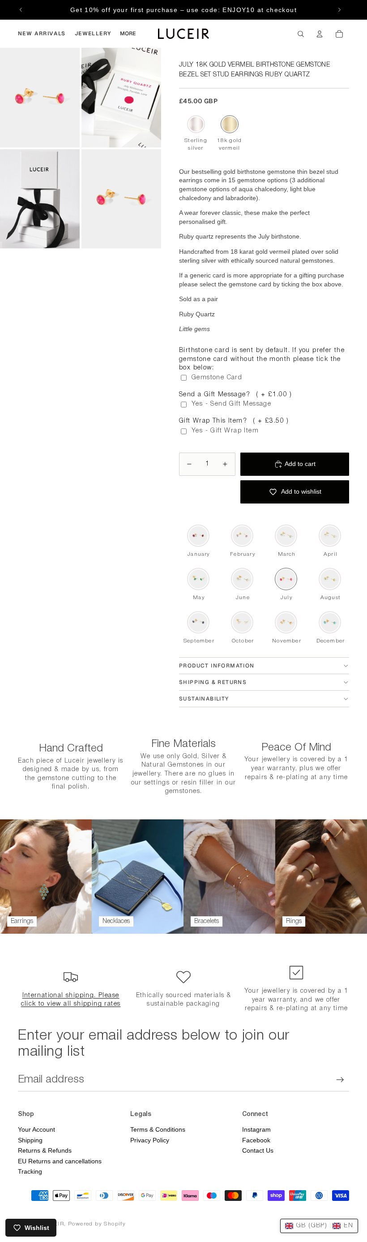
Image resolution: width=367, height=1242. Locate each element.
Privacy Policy (149, 1140)
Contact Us (257, 1150)
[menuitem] (42, 34)
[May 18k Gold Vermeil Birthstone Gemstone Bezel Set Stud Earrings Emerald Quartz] (198, 579)
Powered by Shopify (97, 1223)
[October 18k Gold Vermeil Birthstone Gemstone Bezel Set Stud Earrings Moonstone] (242, 622)
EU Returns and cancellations (60, 1161)
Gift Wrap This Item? (234, 421)
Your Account (36, 1129)
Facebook (256, 1140)
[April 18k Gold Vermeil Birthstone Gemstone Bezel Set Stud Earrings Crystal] (330, 535)
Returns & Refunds (45, 1150)
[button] (319, 1226)
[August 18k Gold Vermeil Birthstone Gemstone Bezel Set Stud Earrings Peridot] (330, 579)
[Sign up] (340, 1080)
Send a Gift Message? (235, 395)
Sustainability (204, 698)
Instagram (256, 1129)
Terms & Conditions (157, 1129)
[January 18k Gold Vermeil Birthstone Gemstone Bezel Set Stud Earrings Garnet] (198, 535)
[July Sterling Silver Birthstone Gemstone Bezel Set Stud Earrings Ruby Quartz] (196, 124)
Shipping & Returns (213, 682)
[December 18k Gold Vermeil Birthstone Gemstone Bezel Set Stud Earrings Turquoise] (330, 622)
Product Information (217, 665)
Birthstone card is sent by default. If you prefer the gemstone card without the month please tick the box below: (262, 359)
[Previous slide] (21, 10)
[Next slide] (339, 10)
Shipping (30, 1140)
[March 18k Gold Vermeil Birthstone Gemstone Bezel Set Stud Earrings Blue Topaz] (286, 535)
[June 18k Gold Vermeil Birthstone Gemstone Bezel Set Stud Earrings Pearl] (242, 579)
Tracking (30, 1171)
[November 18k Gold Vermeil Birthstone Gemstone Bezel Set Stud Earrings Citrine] (286, 622)
